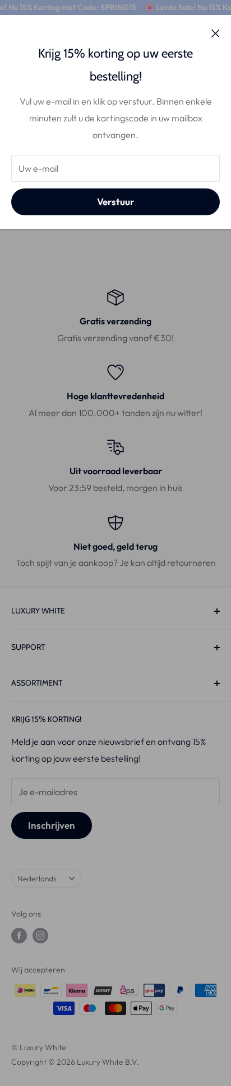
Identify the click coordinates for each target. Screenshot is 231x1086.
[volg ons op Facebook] (19, 936)
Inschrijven (51, 825)
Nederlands (37, 878)
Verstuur (115, 201)
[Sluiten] (215, 32)
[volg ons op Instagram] (40, 936)
